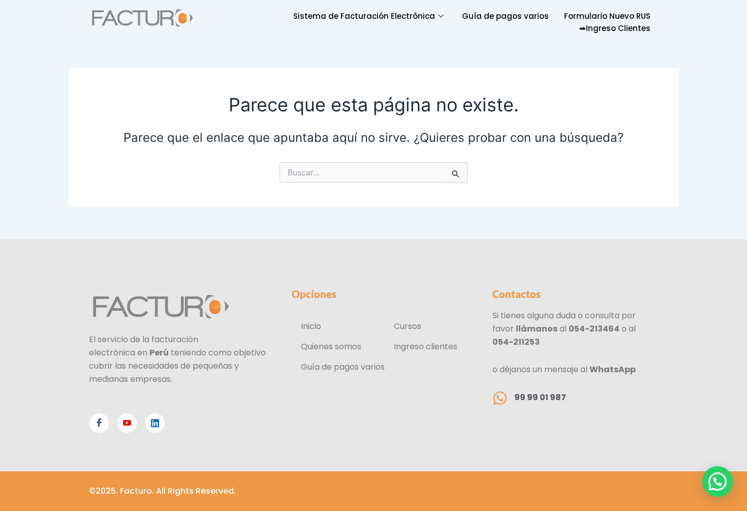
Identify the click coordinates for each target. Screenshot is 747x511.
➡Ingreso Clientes (614, 28)
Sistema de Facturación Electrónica (364, 16)
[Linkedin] (155, 423)
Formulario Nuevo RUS (607, 16)
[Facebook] (99, 423)
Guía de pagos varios (505, 16)
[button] (717, 481)
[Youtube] (127, 423)
